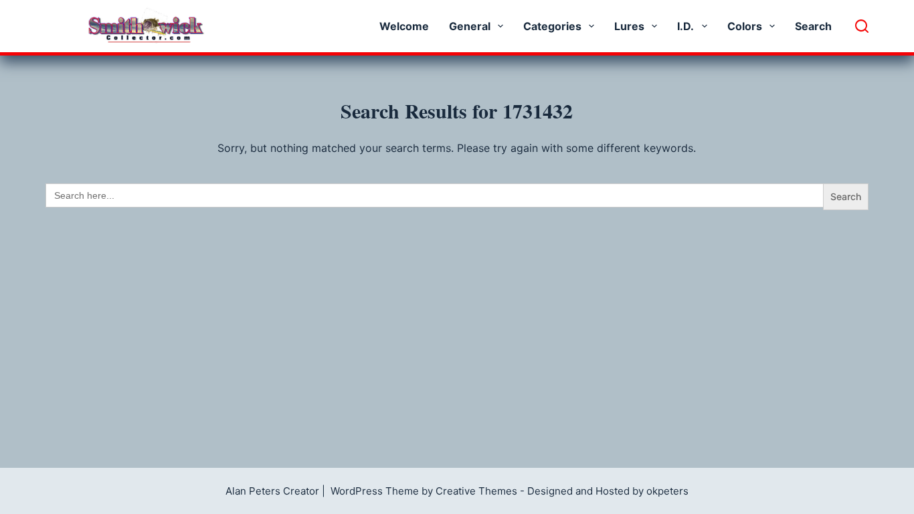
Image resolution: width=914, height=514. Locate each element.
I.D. (685, 26)
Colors (744, 26)
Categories (552, 26)
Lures (629, 26)
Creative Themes (476, 491)
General (469, 26)
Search (813, 26)
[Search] (862, 26)
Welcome (404, 26)
